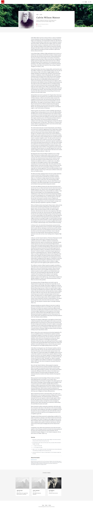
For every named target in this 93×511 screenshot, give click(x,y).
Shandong (39, 26)
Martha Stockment (34, 459)
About (46, 505)
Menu (89, 1)
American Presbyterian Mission (43, 24)
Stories (50, 505)
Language (83, 1)
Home (43, 505)
